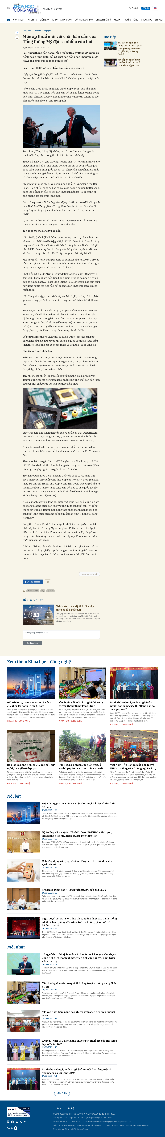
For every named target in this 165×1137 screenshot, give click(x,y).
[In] (48, 582)
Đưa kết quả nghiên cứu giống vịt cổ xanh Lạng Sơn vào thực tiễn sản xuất (81, 766)
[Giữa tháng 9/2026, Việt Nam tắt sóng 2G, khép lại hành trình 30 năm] (31, 683)
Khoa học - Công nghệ (42, 31)
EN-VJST (159, 20)
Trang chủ (27, 31)
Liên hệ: (56, 1118)
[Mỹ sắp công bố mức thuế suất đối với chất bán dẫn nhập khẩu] (110, 63)
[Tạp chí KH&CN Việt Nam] (26, 8)
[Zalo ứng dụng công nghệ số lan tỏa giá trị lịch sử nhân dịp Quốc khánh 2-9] (23, 870)
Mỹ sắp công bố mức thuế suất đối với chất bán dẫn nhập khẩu (129, 62)
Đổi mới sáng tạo (84, 20)
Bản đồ (10, 1128)
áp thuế (50, 591)
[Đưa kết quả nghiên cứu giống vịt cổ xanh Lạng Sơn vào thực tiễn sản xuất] (82, 746)
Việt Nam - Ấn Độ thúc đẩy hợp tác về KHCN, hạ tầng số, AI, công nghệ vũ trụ (133, 766)
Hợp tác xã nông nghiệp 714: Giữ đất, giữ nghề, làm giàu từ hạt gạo (31, 766)
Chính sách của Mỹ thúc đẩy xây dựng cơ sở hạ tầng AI (75, 608)
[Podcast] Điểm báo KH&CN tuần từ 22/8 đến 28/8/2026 (74, 889)
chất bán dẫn (32, 591)
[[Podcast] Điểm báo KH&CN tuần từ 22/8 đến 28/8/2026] (23, 899)
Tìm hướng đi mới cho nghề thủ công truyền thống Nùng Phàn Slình (81, 704)
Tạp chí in (32, 20)
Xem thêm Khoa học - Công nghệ (39, 661)
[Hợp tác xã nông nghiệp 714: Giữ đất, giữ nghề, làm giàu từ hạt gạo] (31, 746)
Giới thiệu (18, 20)
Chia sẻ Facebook (34, 582)
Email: (93, 1121)
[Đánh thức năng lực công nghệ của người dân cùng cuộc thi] (134, 683)
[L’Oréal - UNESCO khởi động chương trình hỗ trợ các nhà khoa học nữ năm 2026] (23, 1050)
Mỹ (43, 591)
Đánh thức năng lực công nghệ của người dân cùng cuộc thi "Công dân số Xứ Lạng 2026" (132, 706)
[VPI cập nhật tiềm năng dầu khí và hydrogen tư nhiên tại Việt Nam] (23, 1021)
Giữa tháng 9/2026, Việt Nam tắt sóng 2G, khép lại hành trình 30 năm (29, 704)
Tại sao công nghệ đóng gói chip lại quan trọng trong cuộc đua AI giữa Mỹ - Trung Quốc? (130, 48)
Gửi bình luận (32, 643)
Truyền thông (130, 20)
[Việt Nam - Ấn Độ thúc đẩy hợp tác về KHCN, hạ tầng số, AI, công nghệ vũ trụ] (134, 746)
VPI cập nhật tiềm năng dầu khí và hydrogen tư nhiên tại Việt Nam (78, 1013)
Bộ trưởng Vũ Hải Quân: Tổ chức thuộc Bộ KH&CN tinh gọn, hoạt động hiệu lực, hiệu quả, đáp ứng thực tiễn (77, 834)
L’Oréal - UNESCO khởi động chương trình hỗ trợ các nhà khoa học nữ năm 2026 (79, 1042)
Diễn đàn (44, 20)
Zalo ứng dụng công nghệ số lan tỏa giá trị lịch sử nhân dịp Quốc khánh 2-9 (77, 863)
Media (117, 20)
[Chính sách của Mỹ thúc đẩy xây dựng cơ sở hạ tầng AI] (38, 615)
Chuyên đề (146, 20)
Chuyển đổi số (103, 20)
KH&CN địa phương (62, 20)
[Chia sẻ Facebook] (17, 33)
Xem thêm (62, 1093)
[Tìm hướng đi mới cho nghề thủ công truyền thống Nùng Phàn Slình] (82, 683)
